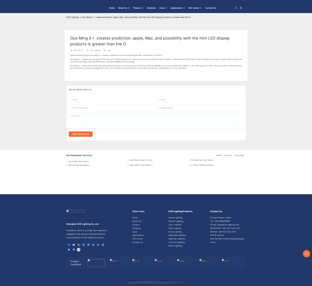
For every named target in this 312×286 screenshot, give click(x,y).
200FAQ (219, 155)
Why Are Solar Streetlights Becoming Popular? (80, 165)
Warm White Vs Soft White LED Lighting (142, 165)
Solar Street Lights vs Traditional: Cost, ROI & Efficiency (142, 160)
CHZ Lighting (72, 17)
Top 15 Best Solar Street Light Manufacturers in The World (79, 161)
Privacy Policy (239, 155)
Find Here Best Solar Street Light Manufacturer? (203, 160)
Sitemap (180, 282)
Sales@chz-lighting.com (228, 224)
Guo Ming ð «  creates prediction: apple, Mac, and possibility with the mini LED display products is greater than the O (136, 17)
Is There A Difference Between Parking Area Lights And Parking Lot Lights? (203, 165)
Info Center (228, 155)
